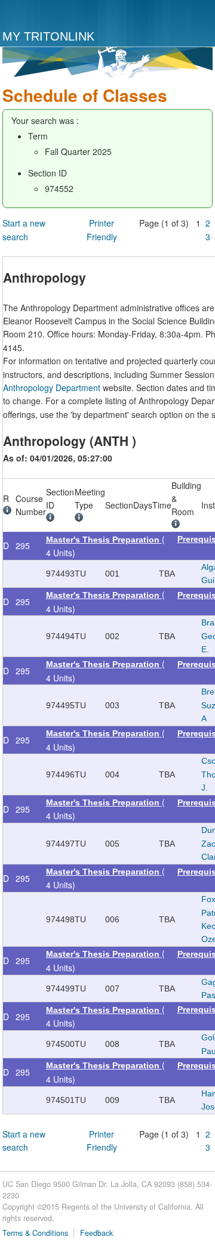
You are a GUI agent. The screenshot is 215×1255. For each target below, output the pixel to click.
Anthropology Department (51, 387)
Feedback (96, 1233)
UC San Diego (52, 15)
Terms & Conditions (35, 1233)
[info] (9, 512)
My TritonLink (48, 36)
